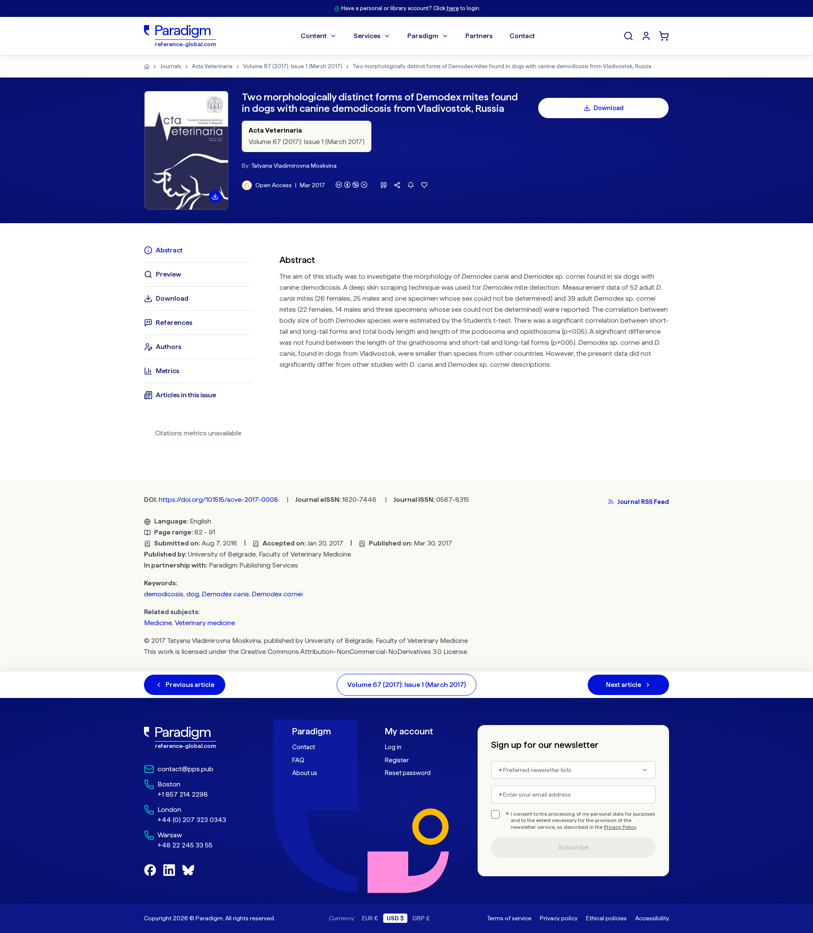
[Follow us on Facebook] (150, 870)
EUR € (370, 918)
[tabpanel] (474, 345)
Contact (303, 747)
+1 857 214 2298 (183, 794)
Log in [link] (393, 747)
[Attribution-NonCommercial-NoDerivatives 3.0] (351, 184)
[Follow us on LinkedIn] (169, 870)
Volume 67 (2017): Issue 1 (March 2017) (292, 66)
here (453, 8)
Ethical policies (606, 918)
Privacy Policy (620, 827)
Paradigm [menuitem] (422, 36)
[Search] (628, 36)
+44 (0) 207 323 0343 (192, 820)
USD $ (395, 918)
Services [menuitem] (367, 36)
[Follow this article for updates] (411, 185)
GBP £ (421, 918)
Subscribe (573, 847)
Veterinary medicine (205, 623)
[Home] (146, 66)
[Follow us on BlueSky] (188, 870)
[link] (199, 737)
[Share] (397, 185)
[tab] (198, 250)
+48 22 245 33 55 (185, 845)
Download (609, 108)
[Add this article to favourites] (424, 185)
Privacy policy (559, 918)
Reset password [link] (408, 773)
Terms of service (509, 918)
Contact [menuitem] (522, 36)
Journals (170, 66)
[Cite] (384, 185)
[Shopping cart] (664, 36)
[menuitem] (646, 36)
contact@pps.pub (185, 769)
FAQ (298, 760)
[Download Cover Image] (215, 196)
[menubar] (418, 36)
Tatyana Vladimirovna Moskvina (294, 165)
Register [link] (397, 760)
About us (304, 773)
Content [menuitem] (313, 36)
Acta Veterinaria (212, 66)
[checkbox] (495, 814)
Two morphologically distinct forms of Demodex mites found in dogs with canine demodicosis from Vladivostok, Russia (502, 66)
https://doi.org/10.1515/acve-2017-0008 (218, 500)
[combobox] (573, 770)
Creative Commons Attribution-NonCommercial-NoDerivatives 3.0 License (354, 652)
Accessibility (652, 918)
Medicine (158, 623)
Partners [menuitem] (478, 36)
